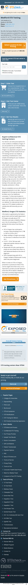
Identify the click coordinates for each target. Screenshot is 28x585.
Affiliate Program (9, 545)
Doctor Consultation (10, 440)
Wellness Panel (8, 489)
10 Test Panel (8, 486)
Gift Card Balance (9, 444)
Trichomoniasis (8, 525)
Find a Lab (7, 405)
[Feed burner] (9, 567)
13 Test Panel (8, 482)
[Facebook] (2, 567)
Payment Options (9, 450)
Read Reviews (20, 345)
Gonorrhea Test (8, 495)
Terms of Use (8, 466)
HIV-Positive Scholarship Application (14, 421)
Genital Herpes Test (10, 512)
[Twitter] (6, 567)
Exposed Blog (8, 401)
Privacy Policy (8, 463)
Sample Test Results (10, 437)
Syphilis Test (7, 521)
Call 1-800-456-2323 (17, 2)
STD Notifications (9, 414)
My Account (7, 408)
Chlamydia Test (8, 492)
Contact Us (7, 551)
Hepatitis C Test (8, 505)
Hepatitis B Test (8, 502)
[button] (14, 316)
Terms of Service (9, 460)
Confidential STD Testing (11, 431)
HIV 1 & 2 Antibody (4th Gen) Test (13, 515)
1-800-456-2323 (9, 24)
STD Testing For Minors (11, 418)
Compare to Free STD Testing (12, 476)
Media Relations (8, 548)
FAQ (5, 453)
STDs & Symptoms (9, 411)
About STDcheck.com (10, 457)
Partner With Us (8, 541)
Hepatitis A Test (8, 499)
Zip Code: (4, 64)
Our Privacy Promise (10, 434)
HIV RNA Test (8, 518)
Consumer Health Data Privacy (13, 470)
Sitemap (6, 554)
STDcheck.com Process (10, 427)
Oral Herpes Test (9, 508)
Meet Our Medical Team (11, 473)
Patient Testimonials (10, 447)
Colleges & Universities (10, 398)
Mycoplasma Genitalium (11, 528)
